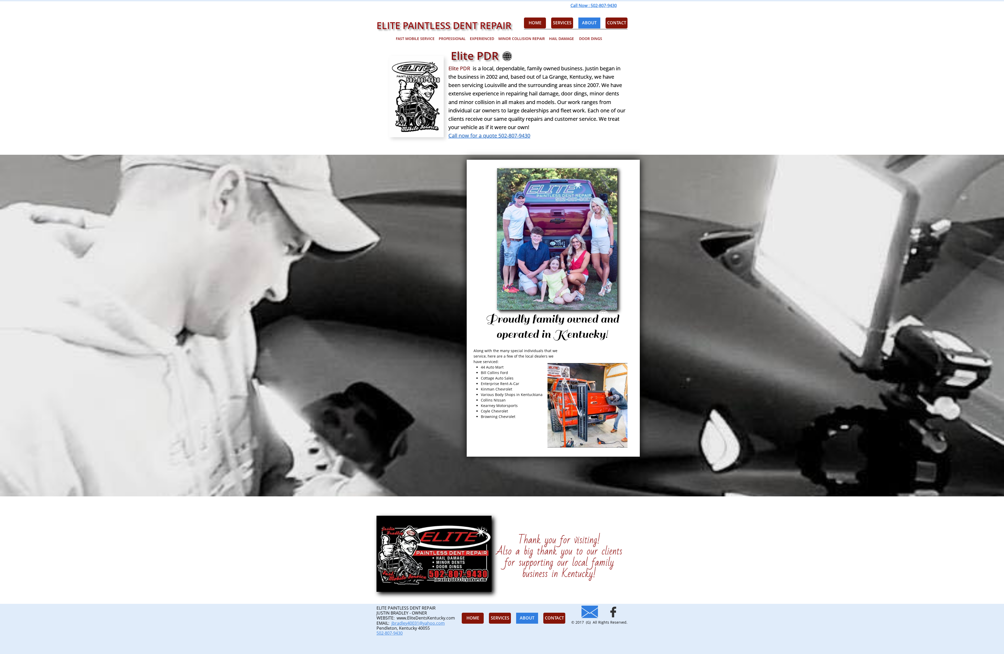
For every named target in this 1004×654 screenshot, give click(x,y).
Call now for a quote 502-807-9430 (489, 135)
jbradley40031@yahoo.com (418, 623)
